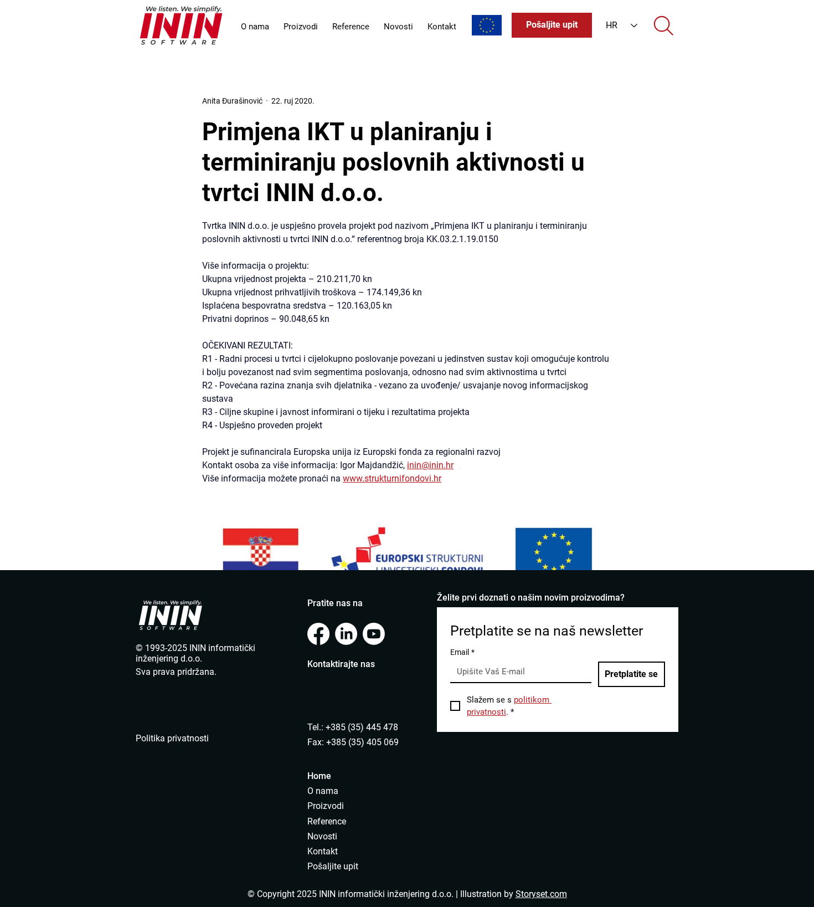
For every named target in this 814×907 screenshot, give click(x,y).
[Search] (663, 25)
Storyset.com (541, 894)
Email (462, 652)
